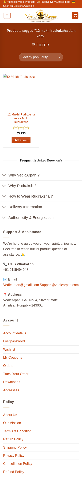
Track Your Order (15, 374)
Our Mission (12, 423)
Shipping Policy (15, 447)
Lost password (14, 341)
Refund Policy (13, 472)
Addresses (11, 390)
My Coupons (12, 357)
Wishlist (9, 349)
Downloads (11, 382)
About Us (10, 415)
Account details (14, 333)
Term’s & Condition (17, 431)
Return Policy (13, 439)
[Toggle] (4, 175)
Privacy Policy (13, 455)
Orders (8, 366)
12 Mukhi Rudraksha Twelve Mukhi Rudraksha (21, 118)
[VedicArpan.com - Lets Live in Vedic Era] (41, 15)
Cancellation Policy (17, 463)
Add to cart (21, 140)
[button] (7, 15)
